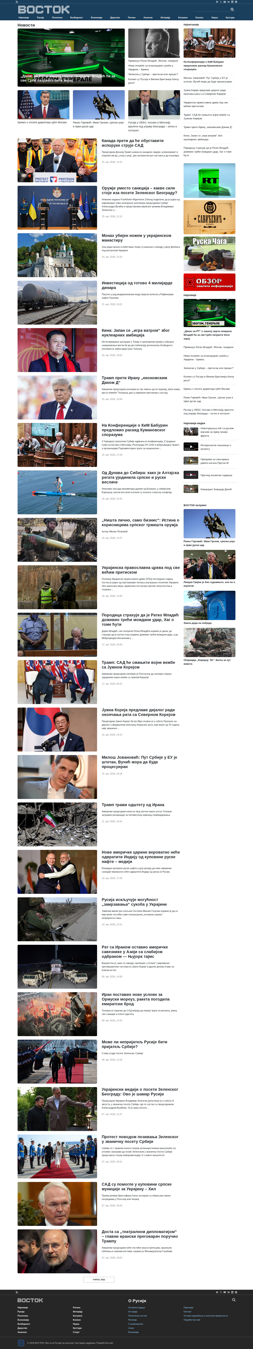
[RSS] (17, 2)
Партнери (188, 1307)
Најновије (24, 17)
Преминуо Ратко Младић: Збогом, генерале (208, 347)
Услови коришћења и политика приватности (206, 1315)
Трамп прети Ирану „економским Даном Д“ (208, 127)
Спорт (76, 1332)
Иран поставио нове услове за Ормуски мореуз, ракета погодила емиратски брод (136, 999)
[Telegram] (236, 2)
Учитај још (99, 1280)
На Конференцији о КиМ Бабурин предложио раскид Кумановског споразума (135, 430)
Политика (57, 17)
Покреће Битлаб (192, 1320)
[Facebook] (217, 2)
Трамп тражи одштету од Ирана (133, 805)
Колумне (183, 17)
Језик (131, 1328)
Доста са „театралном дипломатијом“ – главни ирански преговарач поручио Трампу (140, 1236)
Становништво (135, 1324)
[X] (221, 2)
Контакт (188, 1311)
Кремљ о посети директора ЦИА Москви (207, 389)
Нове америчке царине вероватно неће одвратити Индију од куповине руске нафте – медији (141, 857)
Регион (131, 17)
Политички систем (137, 1315)
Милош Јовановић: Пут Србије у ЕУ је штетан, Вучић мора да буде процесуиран (139, 762)
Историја (132, 1311)
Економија (96, 17)
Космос (199, 17)
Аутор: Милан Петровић (115, 531)
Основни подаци (136, 1307)
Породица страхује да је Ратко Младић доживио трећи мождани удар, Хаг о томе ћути (140, 620)
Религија (132, 1320)
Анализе (148, 17)
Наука (214, 17)
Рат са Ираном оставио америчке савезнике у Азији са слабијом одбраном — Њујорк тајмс (135, 952)
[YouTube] (225, 2)
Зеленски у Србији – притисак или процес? (153, 74)
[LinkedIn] (232, 2)
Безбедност (76, 17)
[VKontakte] (228, 2)
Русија (40, 17)
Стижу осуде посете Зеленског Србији (122, 1053)
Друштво (115, 17)
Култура (230, 17)
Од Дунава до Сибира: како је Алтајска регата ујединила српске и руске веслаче (140, 477)
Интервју (165, 17)
